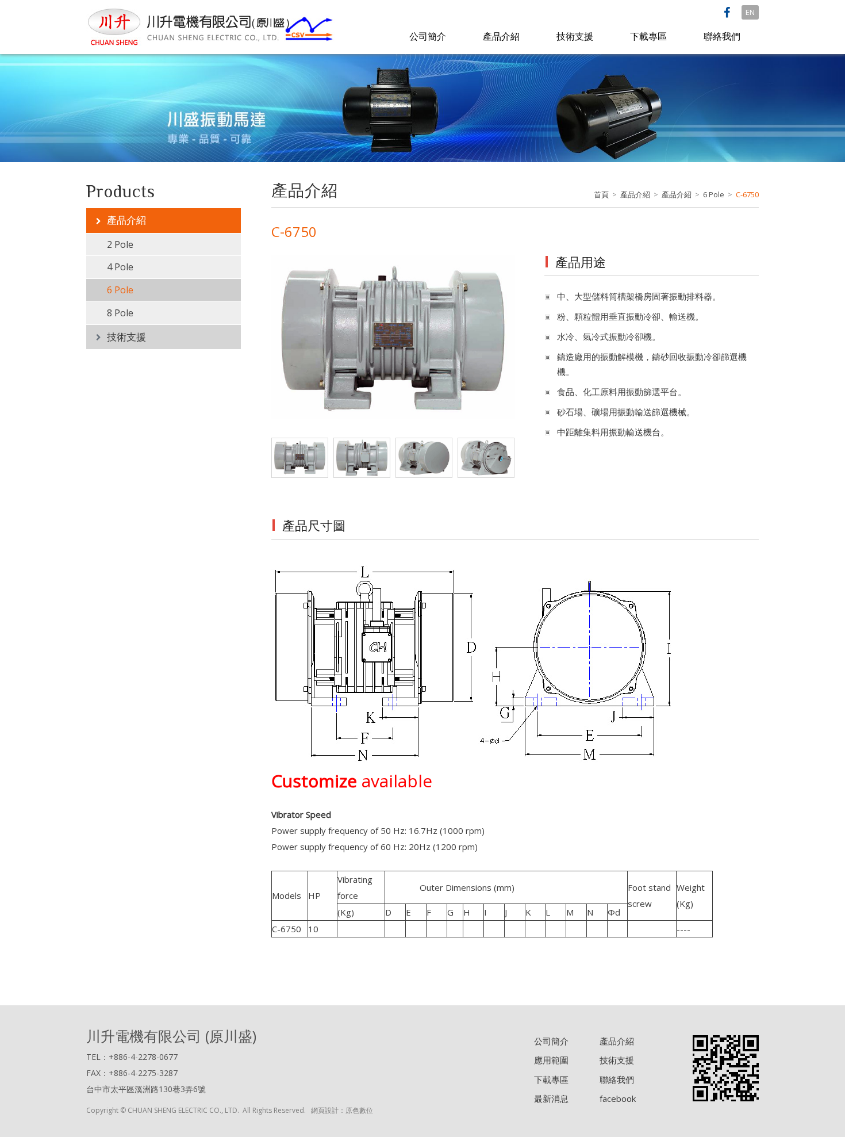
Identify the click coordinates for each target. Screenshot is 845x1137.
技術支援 (574, 36)
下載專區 (648, 36)
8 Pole (120, 313)
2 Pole (120, 244)
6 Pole (120, 290)
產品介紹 (501, 36)
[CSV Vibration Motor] (211, 26)
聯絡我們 (722, 36)
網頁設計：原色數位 (342, 1110)
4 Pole (120, 267)
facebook (618, 1098)
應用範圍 (551, 1060)
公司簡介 (427, 36)
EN (750, 12)
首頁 (601, 194)
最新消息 (551, 1098)
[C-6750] (393, 340)
